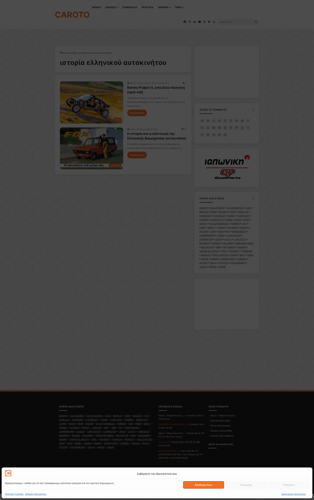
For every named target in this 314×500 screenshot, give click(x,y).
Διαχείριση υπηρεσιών (294, 494)
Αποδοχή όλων (204, 484)
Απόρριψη (246, 484)
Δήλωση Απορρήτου (35, 494)
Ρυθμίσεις (289, 484)
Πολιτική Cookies (14, 494)
